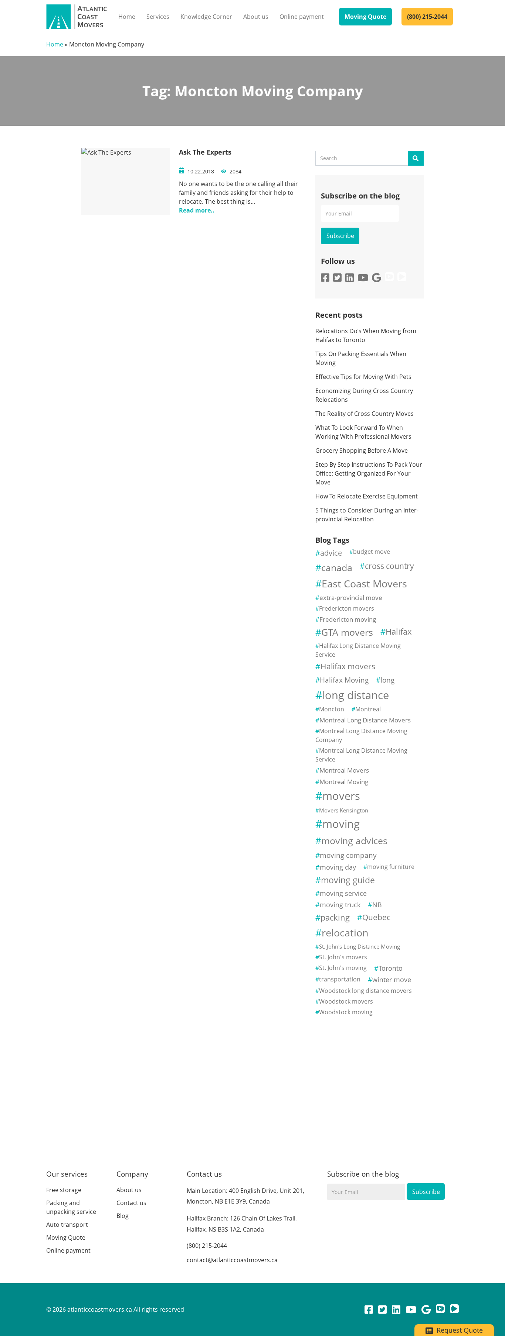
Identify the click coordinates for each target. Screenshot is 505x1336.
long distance (355, 695)
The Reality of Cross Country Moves (364, 414)
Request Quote (459, 1330)
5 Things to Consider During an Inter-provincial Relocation (366, 514)
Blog (122, 1216)
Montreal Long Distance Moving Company (361, 735)
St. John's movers (343, 957)
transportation (339, 979)
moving (341, 824)
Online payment (301, 17)
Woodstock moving (346, 1012)
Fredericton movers (346, 608)
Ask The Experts (205, 152)
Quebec (376, 917)
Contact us (131, 1203)
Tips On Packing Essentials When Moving (360, 358)
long (387, 680)
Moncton (331, 709)
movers (341, 795)
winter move (391, 979)
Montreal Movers (344, 770)
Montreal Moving (343, 781)
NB (377, 904)
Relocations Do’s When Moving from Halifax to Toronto (365, 335)
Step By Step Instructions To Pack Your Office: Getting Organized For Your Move (368, 473)
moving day (338, 867)
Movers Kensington (343, 810)
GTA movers (347, 632)
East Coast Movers (364, 583)
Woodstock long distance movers (365, 991)
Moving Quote (365, 17)
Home (126, 17)
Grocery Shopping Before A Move (361, 450)
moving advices (354, 841)
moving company (348, 855)
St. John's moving (343, 968)
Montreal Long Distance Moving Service (361, 754)
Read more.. (196, 210)
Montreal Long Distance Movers (365, 720)
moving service (343, 893)
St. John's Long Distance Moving (359, 946)
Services (157, 17)
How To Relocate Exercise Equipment (367, 496)
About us (255, 17)
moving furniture (390, 867)
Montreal (368, 709)
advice (331, 553)
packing (335, 917)
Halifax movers (348, 666)
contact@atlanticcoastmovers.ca (232, 1260)
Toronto (391, 968)
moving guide (348, 880)
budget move (371, 552)
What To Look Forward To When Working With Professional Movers (363, 432)
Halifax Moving (344, 680)
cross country (389, 566)
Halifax (399, 631)
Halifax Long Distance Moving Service (358, 650)
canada (336, 567)
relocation (345, 932)
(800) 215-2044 (427, 17)
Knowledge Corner (206, 17)
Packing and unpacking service (71, 1207)
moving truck (340, 904)
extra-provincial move (350, 597)
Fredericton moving (347, 619)
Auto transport (67, 1225)
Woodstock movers (346, 1001)
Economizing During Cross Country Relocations (364, 395)
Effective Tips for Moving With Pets (363, 377)
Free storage (63, 1190)
